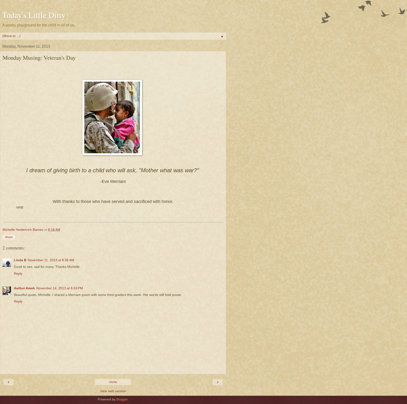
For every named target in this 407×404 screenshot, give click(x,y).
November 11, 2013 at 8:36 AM (51, 260)
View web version (113, 391)
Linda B (20, 260)
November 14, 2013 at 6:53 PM (59, 288)
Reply (18, 273)
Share (9, 237)
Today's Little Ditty (33, 14)
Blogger (122, 399)
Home (113, 382)
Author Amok (24, 288)
